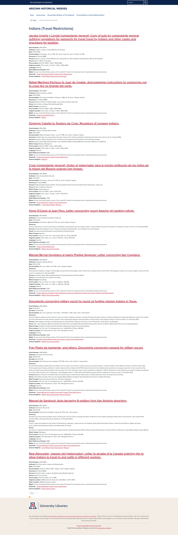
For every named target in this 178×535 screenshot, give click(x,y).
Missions (44, 159)
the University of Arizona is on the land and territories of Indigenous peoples (72, 516)
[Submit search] (146, 2)
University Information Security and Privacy (89, 526)
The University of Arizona (104, 528)
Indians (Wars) (47, 339)
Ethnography (62, 76)
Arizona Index (40, 15)
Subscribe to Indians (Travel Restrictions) (29, 497)
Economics (54, 76)
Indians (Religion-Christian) (45, 293)
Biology (68, 395)
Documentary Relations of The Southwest (60, 15)
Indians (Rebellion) (60, 293)
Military (44, 117)
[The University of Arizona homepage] (41, 2)
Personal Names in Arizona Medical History (90, 15)
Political (48, 76)
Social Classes (49, 74)
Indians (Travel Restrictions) (63, 74)
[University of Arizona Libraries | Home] (48, 505)
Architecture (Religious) (74, 293)
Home (32, 15)
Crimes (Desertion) (43, 203)
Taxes (43, 74)
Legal (43, 76)
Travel (39, 74)
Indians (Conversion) (43, 157)
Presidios (40, 339)
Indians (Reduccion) (43, 392)
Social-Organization (53, 249)
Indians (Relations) (42, 486)
